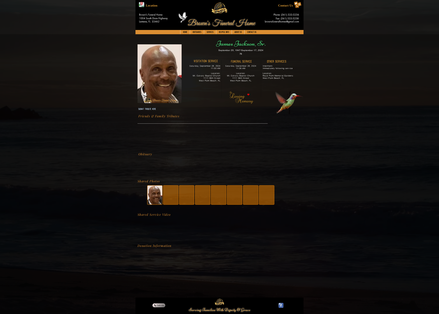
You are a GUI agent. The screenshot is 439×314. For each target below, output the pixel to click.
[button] (210, 32)
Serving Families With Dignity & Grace (219, 309)
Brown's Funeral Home (221, 23)
